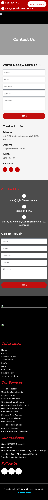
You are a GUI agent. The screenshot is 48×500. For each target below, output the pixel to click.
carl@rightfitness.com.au (19, 8)
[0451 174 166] (24, 207)
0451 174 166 (24, 211)
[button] (46, 17)
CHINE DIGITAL (24, 492)
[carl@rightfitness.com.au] (2, 8)
